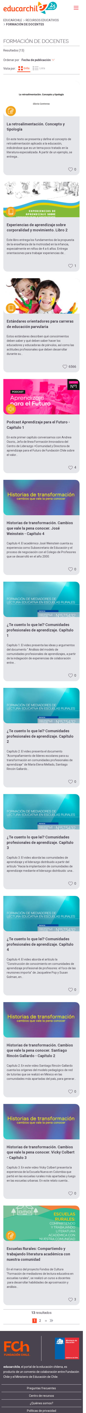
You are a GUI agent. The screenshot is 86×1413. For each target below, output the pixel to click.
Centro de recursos (41, 1395)
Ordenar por (11, 60)
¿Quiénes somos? (41, 1403)
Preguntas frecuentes (41, 1388)
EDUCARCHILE (12, 20)
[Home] (30, 7)
